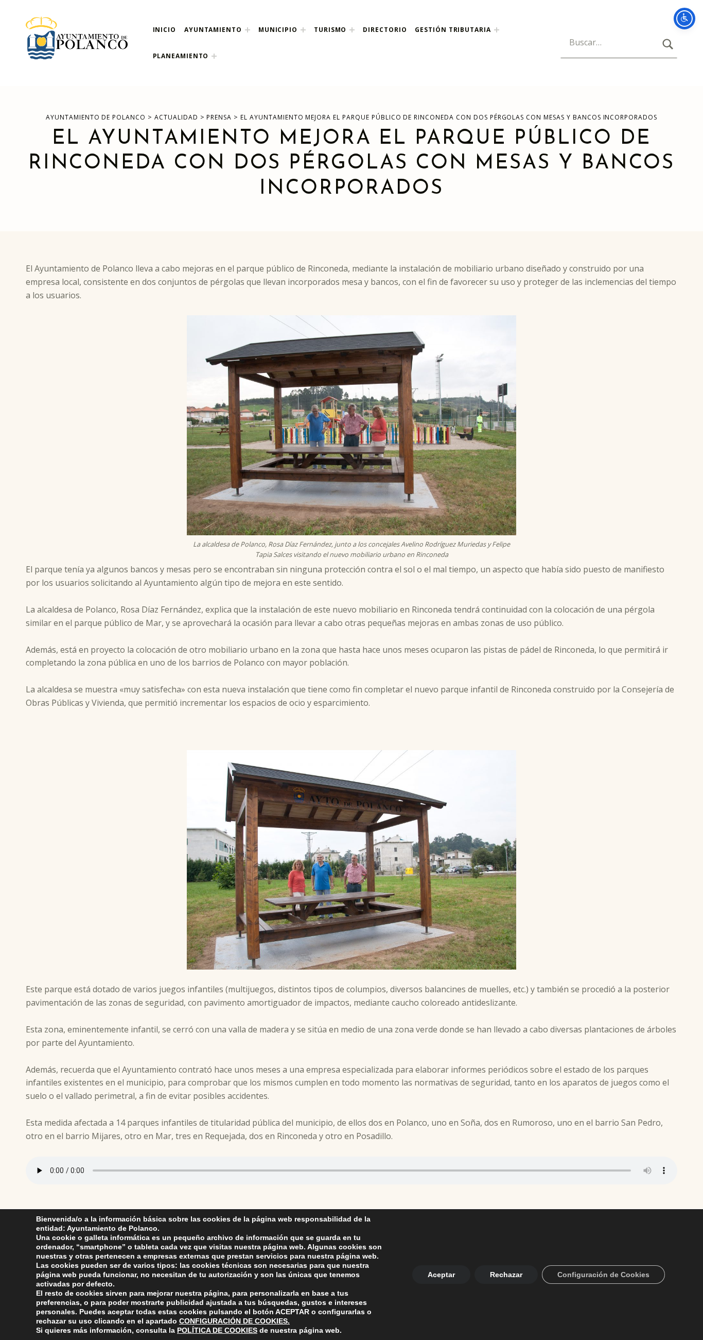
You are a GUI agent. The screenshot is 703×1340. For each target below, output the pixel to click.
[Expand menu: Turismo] (352, 29)
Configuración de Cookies (603, 1274)
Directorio (385, 29)
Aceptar (441, 1274)
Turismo (330, 29)
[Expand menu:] (496, 29)
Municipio (277, 29)
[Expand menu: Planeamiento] (214, 56)
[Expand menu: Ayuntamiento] (247, 29)
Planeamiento (181, 56)
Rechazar (506, 1274)
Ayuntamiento (213, 29)
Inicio (164, 29)
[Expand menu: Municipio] (303, 29)
